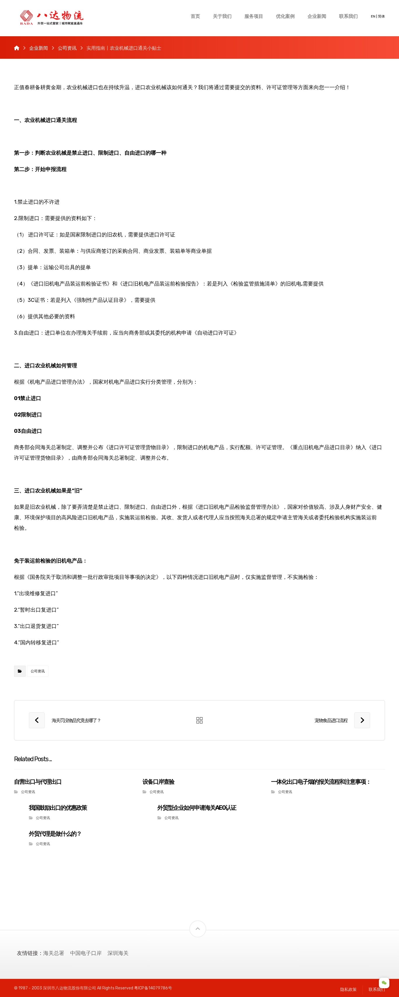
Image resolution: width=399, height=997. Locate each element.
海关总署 (53, 953)
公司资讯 (38, 671)
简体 (381, 16)
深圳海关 (118, 953)
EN (373, 16)
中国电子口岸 (86, 953)
